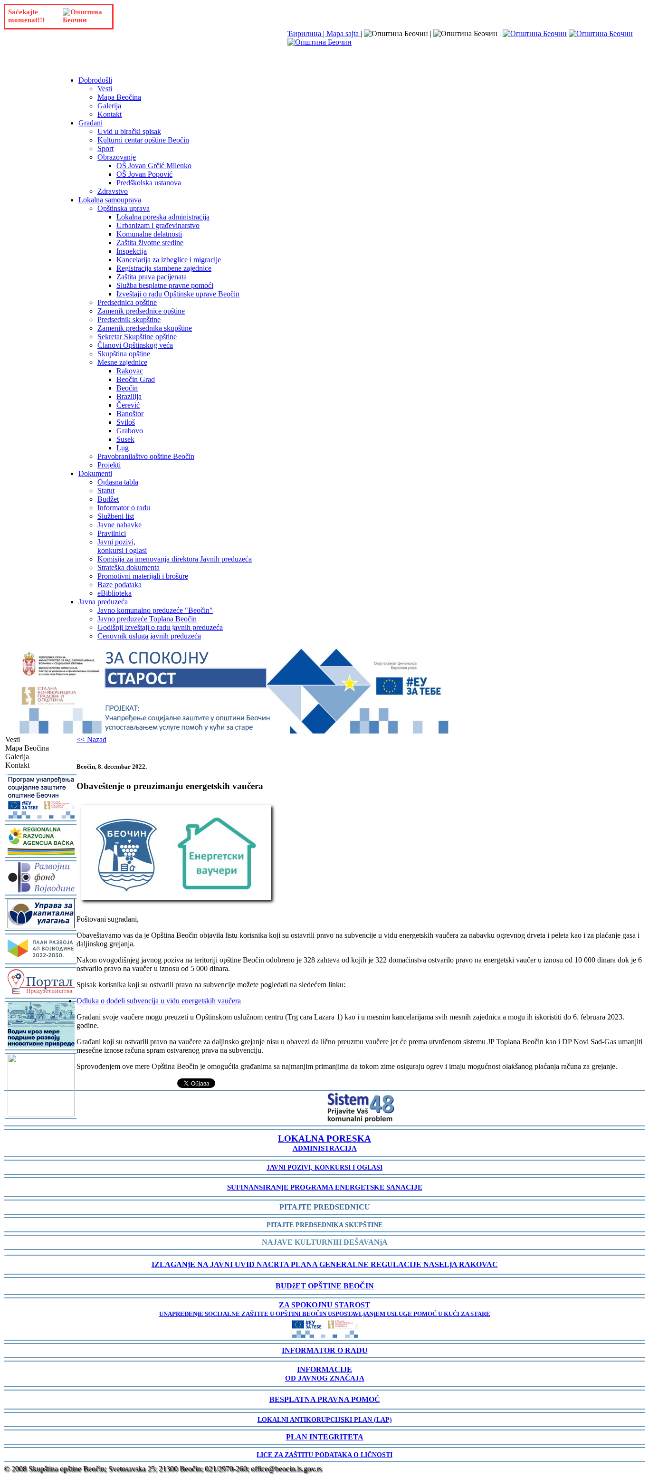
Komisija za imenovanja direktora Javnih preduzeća (174, 559)
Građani (90, 123)
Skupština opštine (123, 354)
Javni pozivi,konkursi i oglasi (122, 546)
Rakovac (129, 371)
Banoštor (129, 414)
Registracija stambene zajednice (163, 268)
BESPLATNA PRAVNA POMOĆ (324, 1399)
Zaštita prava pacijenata (151, 277)
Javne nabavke (119, 525)
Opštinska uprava (123, 208)
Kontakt (109, 114)
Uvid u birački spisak (129, 131)
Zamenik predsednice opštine (141, 311)
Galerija (109, 106)
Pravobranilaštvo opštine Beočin (145, 456)
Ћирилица (305, 33)
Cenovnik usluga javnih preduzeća (149, 636)
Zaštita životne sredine (149, 242)
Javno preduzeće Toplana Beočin (147, 619)
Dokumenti (95, 473)
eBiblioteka (114, 593)
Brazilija (129, 396)
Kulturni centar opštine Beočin (143, 140)
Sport (105, 148)
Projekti (109, 465)
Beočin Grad (135, 379)
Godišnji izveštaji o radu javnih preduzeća (160, 627)
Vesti (104, 89)
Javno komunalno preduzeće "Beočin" (155, 610)
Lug (122, 448)
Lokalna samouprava (109, 200)
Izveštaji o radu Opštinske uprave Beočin (177, 294)
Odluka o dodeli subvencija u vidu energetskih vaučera (158, 1001)
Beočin (127, 388)
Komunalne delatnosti (149, 234)
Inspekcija (131, 251)
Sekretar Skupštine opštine (137, 337)
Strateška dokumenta (128, 567)
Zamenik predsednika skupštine (144, 328)
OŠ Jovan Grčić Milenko (153, 166)
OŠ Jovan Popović (144, 174)
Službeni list (115, 516)
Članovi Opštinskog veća (135, 345)
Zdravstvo (112, 191)
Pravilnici (111, 533)
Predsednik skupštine (129, 319)
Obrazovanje (116, 157)
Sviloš (125, 422)
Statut (106, 490)
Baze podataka (119, 585)
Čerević (128, 405)
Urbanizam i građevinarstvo (158, 225)
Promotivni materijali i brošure (142, 576)
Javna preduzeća (103, 602)
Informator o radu (123, 508)
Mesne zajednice (122, 362)
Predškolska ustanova (148, 183)
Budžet (108, 499)
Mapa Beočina (119, 97)
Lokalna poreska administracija (163, 217)
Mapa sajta (342, 33)
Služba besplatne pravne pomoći (164, 285)
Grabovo (129, 431)
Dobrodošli (95, 80)
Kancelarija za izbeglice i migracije (168, 260)
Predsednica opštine (127, 302)
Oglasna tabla (117, 482)
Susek (125, 439)
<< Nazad (91, 739)
